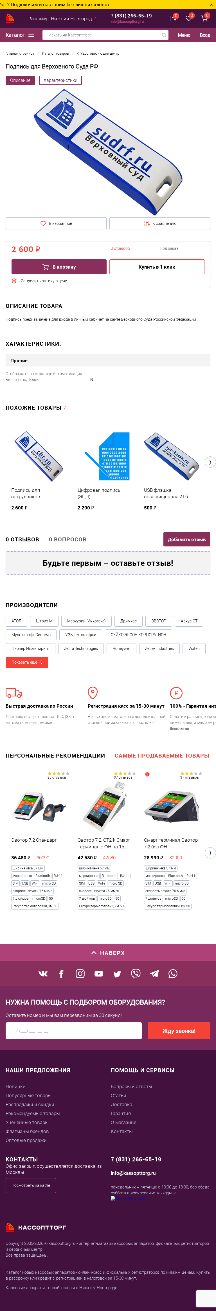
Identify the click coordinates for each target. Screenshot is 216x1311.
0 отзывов (22, 539)
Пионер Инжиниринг (31, 648)
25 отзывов (57, 777)
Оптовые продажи (26, 1140)
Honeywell (121, 648)
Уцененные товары (27, 1122)
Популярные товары (28, 1095)
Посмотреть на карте (31, 1185)
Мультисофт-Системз (31, 635)
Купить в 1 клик (157, 267)
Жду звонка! (179, 1031)
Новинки (16, 1086)
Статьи (118, 1095)
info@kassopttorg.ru (127, 21)
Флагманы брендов (27, 1131)
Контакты (122, 1131)
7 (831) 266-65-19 (131, 16)
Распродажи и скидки (30, 1104)
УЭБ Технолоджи (80, 635)
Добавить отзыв (187, 539)
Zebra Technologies (81, 648)
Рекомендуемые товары (33, 1113)
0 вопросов (68, 539)
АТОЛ (16, 621)
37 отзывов (123, 777)
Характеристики (60, 80)
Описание (20, 80)
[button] (210, 462)
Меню (184, 35)
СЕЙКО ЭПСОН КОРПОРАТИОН (138, 635)
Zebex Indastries (159, 648)
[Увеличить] (108, 152)
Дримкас (128, 621)
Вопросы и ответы (131, 1086)
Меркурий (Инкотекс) (86, 621)
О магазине (123, 1122)
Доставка (121, 1104)
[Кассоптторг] (10, 18)
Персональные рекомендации (55, 755)
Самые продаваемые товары (162, 755)
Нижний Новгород (71, 18)
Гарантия (121, 1113)
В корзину (63, 267)
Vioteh (194, 648)
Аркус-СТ (189, 621)
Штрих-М (44, 621)
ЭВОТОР (158, 621)
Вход (205, 35)
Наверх (112, 953)
